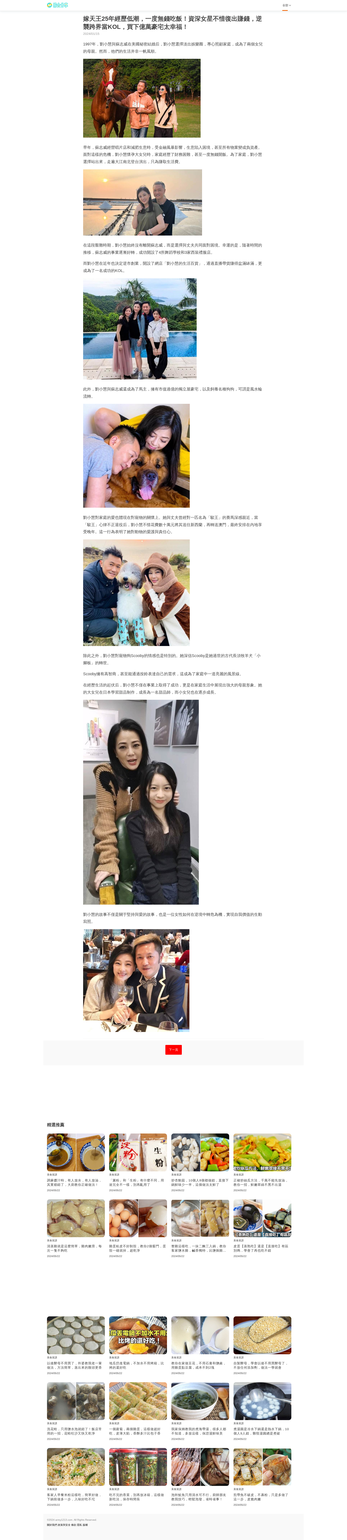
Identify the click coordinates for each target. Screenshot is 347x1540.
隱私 (79, 1524)
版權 (85, 1524)
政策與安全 (64, 1524)
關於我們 (52, 1524)
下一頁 (173, 1049)
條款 (73, 1524)
